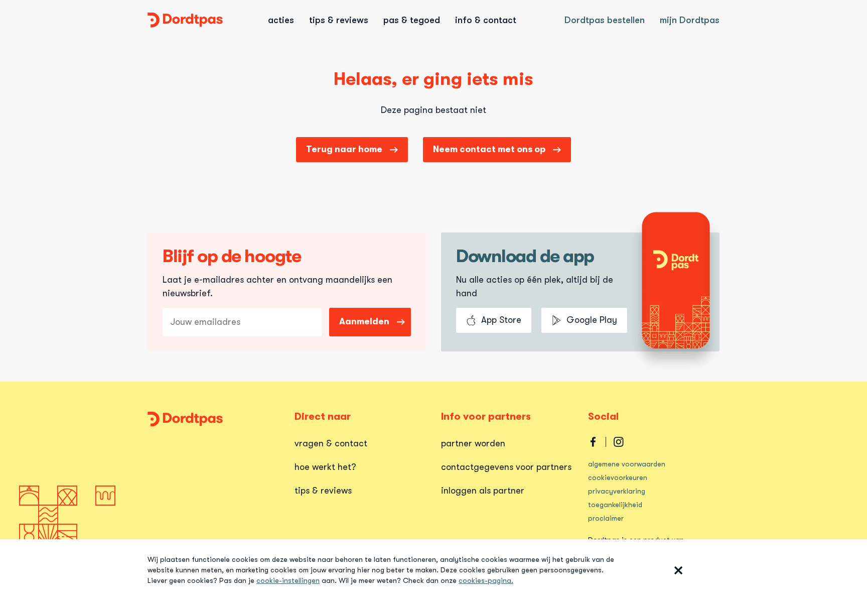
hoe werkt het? (325, 467)
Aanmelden (364, 321)
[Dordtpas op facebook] (593, 442)
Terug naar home (344, 149)
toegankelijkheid (615, 505)
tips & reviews (323, 491)
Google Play (591, 320)
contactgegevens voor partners (506, 467)
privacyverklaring (616, 491)
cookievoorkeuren (617, 477)
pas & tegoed (411, 20)
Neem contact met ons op (489, 149)
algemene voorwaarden (626, 464)
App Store (501, 320)
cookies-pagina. (486, 580)
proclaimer (606, 518)
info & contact (485, 20)
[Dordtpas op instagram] (619, 442)
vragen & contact (331, 443)
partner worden (473, 443)
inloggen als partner (482, 491)
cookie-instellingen (288, 580)
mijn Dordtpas (689, 20)
